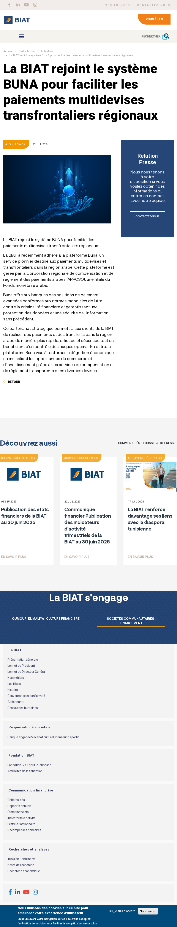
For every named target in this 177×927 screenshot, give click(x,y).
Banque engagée (19, 737)
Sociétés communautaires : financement (131, 621)
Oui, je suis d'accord (122, 911)
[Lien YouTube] (26, 5)
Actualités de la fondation (25, 771)
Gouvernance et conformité (26, 696)
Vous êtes (154, 19)
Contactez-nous (147, 216)
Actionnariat (16, 702)
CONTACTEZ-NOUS (153, 5)
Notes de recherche (21, 865)
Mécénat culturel (42, 737)
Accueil (8, 51)
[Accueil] (16, 20)
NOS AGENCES (117, 5)
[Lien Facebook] (9, 5)
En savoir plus (13, 557)
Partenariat (17, 144)
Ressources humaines (23, 708)
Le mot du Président (21, 665)
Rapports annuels (20, 806)
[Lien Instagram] (35, 5)
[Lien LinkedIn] (18, 5)
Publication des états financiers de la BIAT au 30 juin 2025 (25, 515)
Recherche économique (24, 871)
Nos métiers (16, 677)
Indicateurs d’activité (22, 818)
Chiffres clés (16, 800)
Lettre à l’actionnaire (21, 824)
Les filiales (15, 683)
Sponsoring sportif (66, 737)
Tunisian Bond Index (21, 859)
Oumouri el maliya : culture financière (46, 618)
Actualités (47, 51)
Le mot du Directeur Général (27, 671)
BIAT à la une (27, 51)
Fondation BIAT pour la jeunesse (29, 765)
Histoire (13, 689)
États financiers (18, 812)
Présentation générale (23, 659)
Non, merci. (148, 911)
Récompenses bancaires (24, 830)
